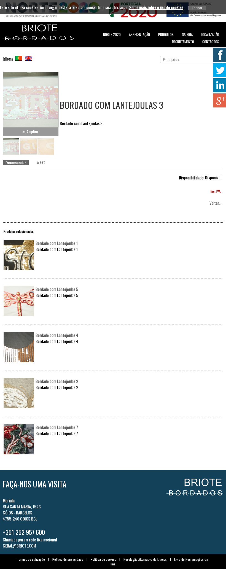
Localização (210, 34)
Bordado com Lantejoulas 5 (57, 289)
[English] (29, 59)
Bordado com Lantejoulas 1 (57, 243)
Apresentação (139, 34)
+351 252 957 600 (24, 532)
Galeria (187, 34)
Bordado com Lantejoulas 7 (57, 427)
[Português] (19, 59)
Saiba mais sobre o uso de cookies (156, 7)
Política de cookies (103, 559)
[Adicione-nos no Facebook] (219, 55)
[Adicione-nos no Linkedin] (219, 85)
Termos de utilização (31, 559)
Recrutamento (183, 41)
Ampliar (32, 131)
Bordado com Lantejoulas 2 (57, 381)
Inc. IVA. (216, 191)
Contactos (210, 41)
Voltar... (215, 203)
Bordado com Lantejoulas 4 (57, 335)
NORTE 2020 (112, 34)
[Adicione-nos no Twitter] (219, 70)
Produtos (166, 34)
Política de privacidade (67, 559)
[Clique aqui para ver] (19, 268)
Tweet (40, 162)
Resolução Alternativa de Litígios (145, 559)
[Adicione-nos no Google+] (219, 100)
